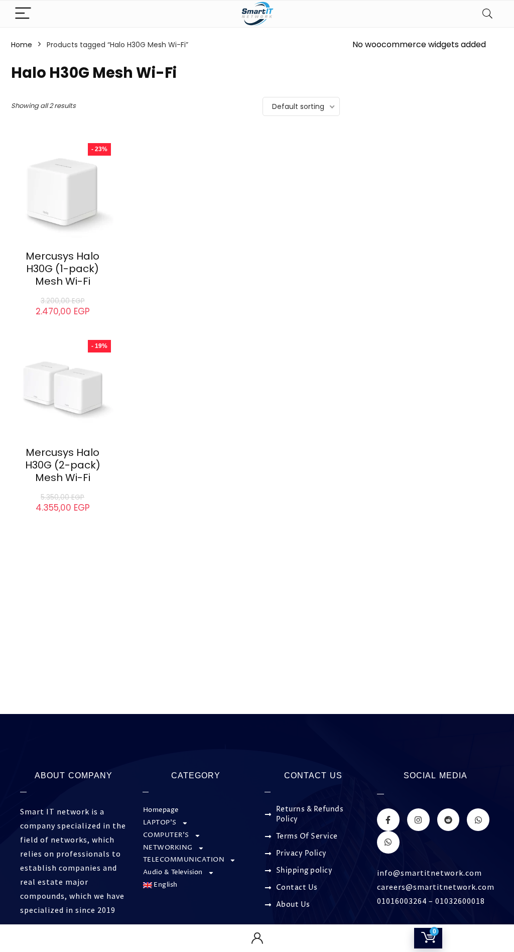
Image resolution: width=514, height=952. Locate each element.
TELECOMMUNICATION (184, 860)
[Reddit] (448, 819)
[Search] (487, 14)
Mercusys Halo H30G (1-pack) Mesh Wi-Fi (62, 268)
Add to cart (62, 321)
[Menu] (23, 14)
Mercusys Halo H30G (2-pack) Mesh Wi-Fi (62, 465)
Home (21, 45)
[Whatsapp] (478, 819)
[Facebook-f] (388, 819)
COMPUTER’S (166, 835)
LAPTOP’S (160, 822)
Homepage (161, 810)
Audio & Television (173, 872)
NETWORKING (168, 848)
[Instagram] (418, 819)
